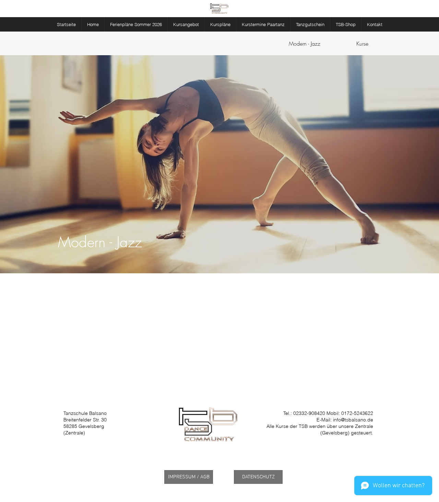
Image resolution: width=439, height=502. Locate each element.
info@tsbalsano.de (353, 420)
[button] (186, 24)
